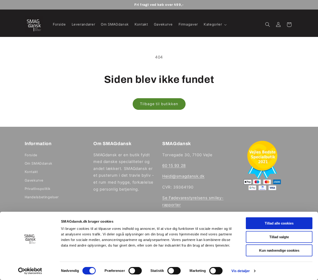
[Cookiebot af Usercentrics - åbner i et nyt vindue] (30, 270)
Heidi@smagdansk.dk (183, 176)
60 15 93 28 (174, 165)
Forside (31, 155)
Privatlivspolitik (38, 189)
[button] (214, 25)
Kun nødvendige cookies (279, 250)
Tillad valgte (279, 237)
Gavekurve (34, 180)
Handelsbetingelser (42, 197)
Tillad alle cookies (279, 223)
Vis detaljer (240, 271)
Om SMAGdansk (39, 163)
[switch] (135, 270)
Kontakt (31, 172)
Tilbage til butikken (159, 104)
